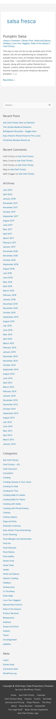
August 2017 (9, 221)
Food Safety (8, 556)
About (14, 706)
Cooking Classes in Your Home (17, 482)
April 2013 (7, 435)
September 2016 (10, 264)
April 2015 (7, 339)
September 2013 (10, 413)
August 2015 (9, 321)
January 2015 (9, 352)
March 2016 (8, 291)
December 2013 (10, 400)
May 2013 (7, 431)
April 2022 (7, 194)
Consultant (8, 473)
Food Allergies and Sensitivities (17, 539)
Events (37, 699)
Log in (6, 660)
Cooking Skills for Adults (14, 495)
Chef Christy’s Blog (13, 699)
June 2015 (7, 330)
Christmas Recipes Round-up (16, 140)
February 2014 (9, 391)
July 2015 (7, 326)
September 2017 (10, 216)
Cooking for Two (10, 491)
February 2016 (9, 295)
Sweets (6, 631)
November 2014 (10, 361)
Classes (28, 699)
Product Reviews (11, 613)
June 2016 (8, 277)
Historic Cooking (10, 578)
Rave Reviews (25, 706)
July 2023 (7, 190)
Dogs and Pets (10, 521)
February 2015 (9, 347)
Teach (6, 635)
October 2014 (9, 365)
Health (6, 569)
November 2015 (10, 308)
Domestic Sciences (12, 526)
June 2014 (8, 378)
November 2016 (10, 256)
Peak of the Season (40, 43)
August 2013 (9, 418)
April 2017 (7, 234)
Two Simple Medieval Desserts (17, 127)
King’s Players (33, 702)
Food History (9, 552)
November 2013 (10, 404)
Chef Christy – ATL (11, 464)
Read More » (9, 79)
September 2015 (10, 317)
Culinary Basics (10, 517)
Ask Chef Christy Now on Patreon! (19, 122)
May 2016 (7, 282)
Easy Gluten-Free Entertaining (17, 530)
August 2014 (9, 374)
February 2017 (9, 242)
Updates (7, 644)
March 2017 (8, 238)
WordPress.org (10, 673)
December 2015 (10, 304)
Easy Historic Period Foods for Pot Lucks (21, 136)
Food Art (7, 543)
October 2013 (9, 409)
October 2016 (9, 260)
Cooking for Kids (10, 486)
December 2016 (10, 251)
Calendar (41, 695)
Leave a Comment (11, 40)
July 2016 (7, 273)
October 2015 (9, 312)
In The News (9, 591)
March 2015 (8, 343)
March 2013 (8, 439)
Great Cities (8, 565)
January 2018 (9, 199)
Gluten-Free (27, 40)
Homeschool (9, 587)
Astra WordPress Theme (29, 689)
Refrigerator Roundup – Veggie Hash (19, 131)
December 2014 (10, 356)
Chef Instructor (10, 469)
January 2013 (9, 444)
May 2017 (7, 229)
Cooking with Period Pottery (16, 508)
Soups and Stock (11, 626)
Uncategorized (10, 639)
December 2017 (10, 203)
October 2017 (9, 212)
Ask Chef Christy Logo (28, 713)
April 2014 (7, 383)
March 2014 (8, 387)
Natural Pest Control (12, 604)
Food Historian (9, 548)
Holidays (7, 43)
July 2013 (7, 422)
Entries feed (8, 664)
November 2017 (10, 207)
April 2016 (7, 286)
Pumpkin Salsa (14, 36)
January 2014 (9, 396)
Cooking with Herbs (12, 504)
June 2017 (7, 225)
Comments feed (10, 669)
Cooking (6, 477)
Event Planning (10, 534)
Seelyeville (40, 706)
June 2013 (8, 426)
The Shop (46, 702)
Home (13, 695)
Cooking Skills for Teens (14, 499)
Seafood (7, 622)
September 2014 (10, 369)
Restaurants (8, 618)
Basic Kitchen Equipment (36, 709)
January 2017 (9, 247)
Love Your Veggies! (21, 43)
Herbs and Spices (42, 40)
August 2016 (9, 269)
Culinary (7, 512)
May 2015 (7, 334)
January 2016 (9, 299)
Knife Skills (8, 596)
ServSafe (47, 699)
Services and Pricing (14, 702)
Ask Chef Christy (26, 156)
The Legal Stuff (15, 709)
